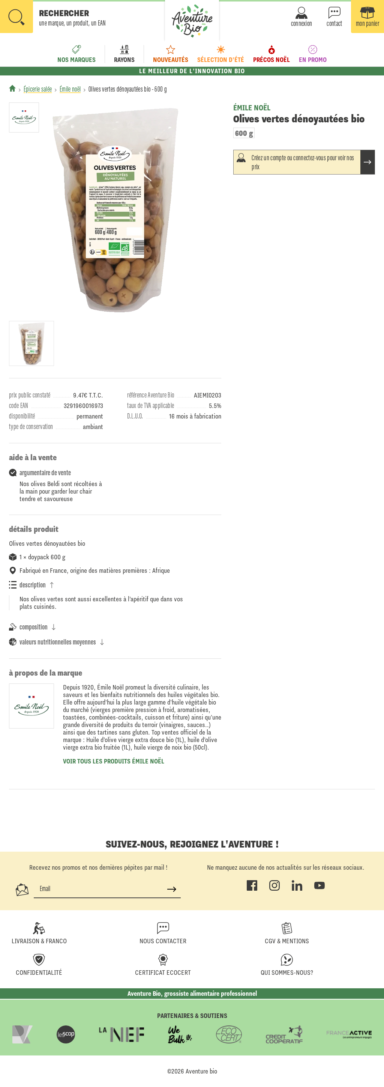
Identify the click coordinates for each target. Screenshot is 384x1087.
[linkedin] (297, 889)
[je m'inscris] (172, 889)
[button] (53, 17)
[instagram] (274, 889)
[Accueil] (12, 88)
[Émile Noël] (24, 117)
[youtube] (319, 889)
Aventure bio (201, 1071)
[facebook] (252, 889)
